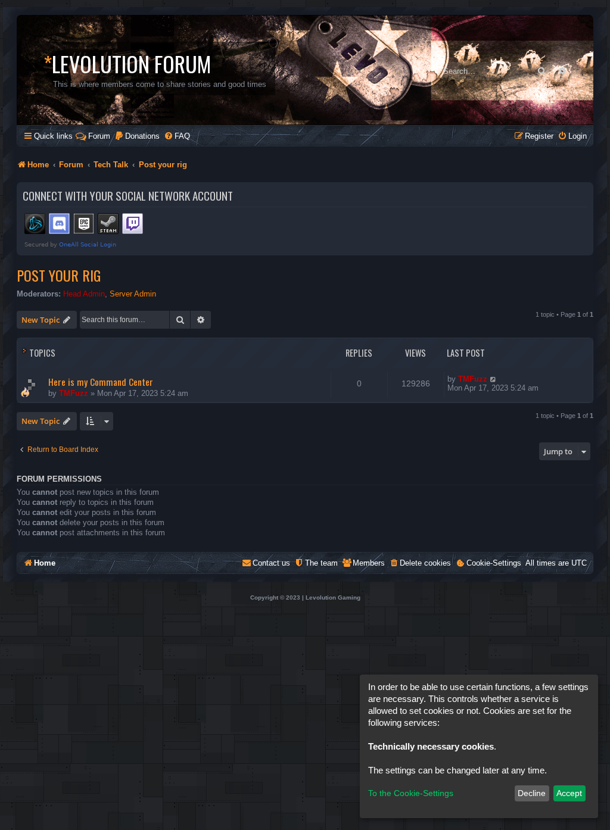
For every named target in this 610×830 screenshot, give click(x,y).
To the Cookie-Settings (410, 793)
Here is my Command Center (100, 382)
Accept (569, 793)
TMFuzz (73, 393)
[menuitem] (137, 136)
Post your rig (59, 275)
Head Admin (84, 293)
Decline (532, 793)
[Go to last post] (493, 379)
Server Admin (133, 293)
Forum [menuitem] (99, 136)
